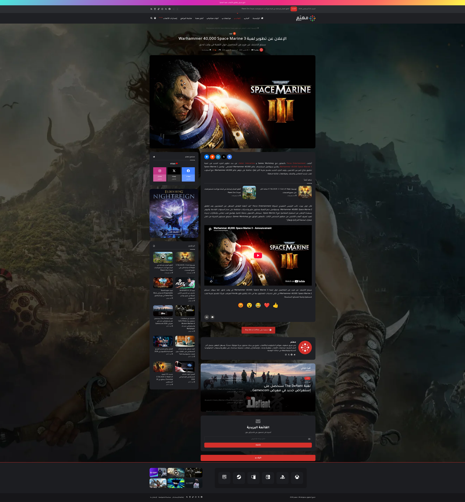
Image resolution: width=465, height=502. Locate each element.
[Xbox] (297, 478)
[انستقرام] (285, 354)
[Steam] (239, 478)
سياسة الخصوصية (165, 497)
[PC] (253, 478)
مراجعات (227, 19)
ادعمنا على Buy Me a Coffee (257, 330)
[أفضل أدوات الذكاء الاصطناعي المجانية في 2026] (185, 366)
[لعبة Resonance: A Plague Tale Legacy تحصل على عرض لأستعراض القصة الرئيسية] (175, 472)
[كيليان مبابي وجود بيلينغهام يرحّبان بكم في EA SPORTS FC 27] (158, 472)
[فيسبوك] (229, 156)
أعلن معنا (199, 19)
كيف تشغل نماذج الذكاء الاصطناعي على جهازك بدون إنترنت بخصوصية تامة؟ (185, 351)
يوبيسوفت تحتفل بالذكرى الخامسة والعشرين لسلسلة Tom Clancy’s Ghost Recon (281, 389)
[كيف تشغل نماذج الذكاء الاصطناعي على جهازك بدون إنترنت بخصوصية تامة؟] (185, 341)
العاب (238, 19)
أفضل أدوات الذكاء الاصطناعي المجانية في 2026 (187, 377)
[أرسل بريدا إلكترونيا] (252, 50)
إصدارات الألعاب (168, 18)
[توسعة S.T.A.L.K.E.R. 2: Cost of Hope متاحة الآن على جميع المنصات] (305, 192)
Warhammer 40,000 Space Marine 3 (296, 167)
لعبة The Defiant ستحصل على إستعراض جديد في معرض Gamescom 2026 (163, 321)
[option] (258, 387)
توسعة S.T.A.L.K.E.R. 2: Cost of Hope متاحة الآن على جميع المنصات (185, 267)
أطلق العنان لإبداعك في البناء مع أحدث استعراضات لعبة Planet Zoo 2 (163, 267)
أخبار (247, 19)
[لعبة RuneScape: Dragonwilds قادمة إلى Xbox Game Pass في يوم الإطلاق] (163, 282)
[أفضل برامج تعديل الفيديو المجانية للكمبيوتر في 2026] (163, 341)
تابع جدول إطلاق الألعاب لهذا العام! (232, 3)
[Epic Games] (224, 478)
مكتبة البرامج (186, 19)
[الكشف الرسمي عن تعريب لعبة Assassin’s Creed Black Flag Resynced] (158, 483)
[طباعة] (206, 317)
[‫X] (223, 156)
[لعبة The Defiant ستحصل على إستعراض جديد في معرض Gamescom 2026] (163, 310)
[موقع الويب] (294, 354)
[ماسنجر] (206, 156)
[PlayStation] (282, 478)
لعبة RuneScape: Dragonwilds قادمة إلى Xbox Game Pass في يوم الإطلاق (163, 293)
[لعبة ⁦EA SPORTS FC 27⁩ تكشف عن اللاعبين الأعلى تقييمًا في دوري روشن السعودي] (185, 282)
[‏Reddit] (212, 156)
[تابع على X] (254, 50)
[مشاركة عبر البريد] (212, 317)
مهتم (257, 50)
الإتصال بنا (153, 497)
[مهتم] (305, 18)
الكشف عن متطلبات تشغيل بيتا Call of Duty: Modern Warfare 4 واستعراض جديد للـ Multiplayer (256, 9)
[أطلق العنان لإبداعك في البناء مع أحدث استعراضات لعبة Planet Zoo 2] (249, 192)
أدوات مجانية (213, 19)
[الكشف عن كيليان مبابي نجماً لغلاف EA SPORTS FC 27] (193, 483)
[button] (275, 306)
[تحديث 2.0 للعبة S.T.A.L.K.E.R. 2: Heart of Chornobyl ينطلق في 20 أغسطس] (163, 366)
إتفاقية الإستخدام (178, 497)
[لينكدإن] (218, 156)
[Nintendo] (268, 478)
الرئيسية (256, 19)
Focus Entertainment (296, 164)
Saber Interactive (247, 164)
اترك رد (258, 458)
